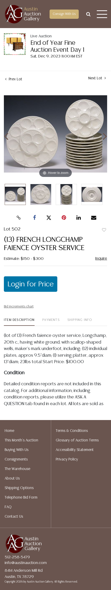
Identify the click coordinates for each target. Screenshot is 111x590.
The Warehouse (17, 469)
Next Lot (95, 78)
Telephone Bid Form (21, 497)
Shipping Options (19, 488)
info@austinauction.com (26, 563)
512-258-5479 (17, 557)
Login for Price (30, 284)
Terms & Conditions (72, 431)
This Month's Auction (21, 440)
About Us (12, 478)
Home (9, 431)
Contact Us (14, 516)
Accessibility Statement (75, 450)
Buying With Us (16, 450)
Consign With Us (64, 14)
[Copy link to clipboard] (19, 218)
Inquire (101, 258)
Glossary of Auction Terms (77, 440)
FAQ (8, 507)
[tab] (19, 322)
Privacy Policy (67, 459)
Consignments (16, 459)
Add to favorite (104, 230)
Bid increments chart (19, 306)
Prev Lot (15, 79)
